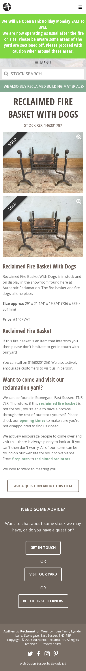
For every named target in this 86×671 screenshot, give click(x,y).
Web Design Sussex (33, 663)
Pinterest (55, 653)
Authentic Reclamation (7, 7)
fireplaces (21, 458)
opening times (32, 420)
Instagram (47, 653)
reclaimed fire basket (58, 403)
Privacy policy (51, 644)
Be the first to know (43, 601)
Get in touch (43, 547)
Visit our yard (43, 574)
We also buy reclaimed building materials (43, 86)
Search (6, 74)
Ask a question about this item (43, 486)
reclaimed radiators (52, 458)
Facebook (38, 653)
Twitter (30, 653)
